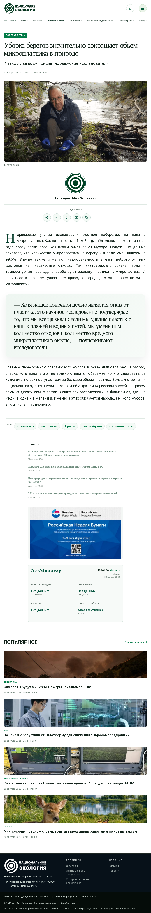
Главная (114, 865)
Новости (114, 870)
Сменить (115, 570)
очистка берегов (92, 426)
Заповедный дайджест (99, 20)
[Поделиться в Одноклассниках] (67, 217)
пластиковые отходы (121, 426)
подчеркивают (95, 340)
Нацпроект (75, 20)
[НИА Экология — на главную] (19, 8)
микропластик (49, 426)
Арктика (37, 20)
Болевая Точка (15, 35)
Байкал (24, 20)
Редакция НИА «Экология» (75, 198)
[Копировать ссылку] (86, 217)
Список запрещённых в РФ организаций (76, 896)
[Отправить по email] (77, 217)
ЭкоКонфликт (126, 20)
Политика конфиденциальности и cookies (26, 896)
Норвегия (70, 426)
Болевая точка (55, 20)
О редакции (73, 865)
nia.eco (73, 903)
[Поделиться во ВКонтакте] (57, 217)
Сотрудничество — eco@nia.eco (77, 881)
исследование (25, 426)
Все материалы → (136, 642)
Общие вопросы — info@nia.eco (77, 872)
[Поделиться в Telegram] (47, 217)
